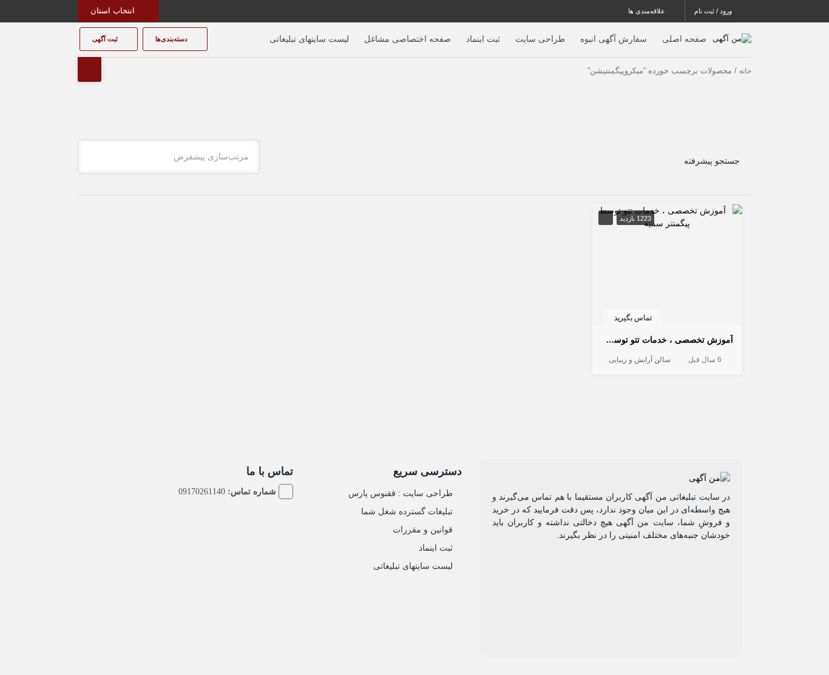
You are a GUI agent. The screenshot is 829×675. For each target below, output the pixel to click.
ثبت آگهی (106, 38)
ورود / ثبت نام (714, 11)
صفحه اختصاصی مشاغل (407, 39)
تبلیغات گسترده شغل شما (407, 511)
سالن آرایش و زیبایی (640, 359)
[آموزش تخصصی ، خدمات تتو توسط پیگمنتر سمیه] (667, 216)
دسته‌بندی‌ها (172, 38)
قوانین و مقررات (423, 529)
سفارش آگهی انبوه (613, 39)
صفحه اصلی (684, 39)
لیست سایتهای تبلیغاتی (309, 39)
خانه (745, 71)
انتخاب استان (113, 10)
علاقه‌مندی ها (647, 11)
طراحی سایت (540, 39)
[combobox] (169, 156)
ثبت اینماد (483, 39)
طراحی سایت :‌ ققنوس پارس (400, 493)
